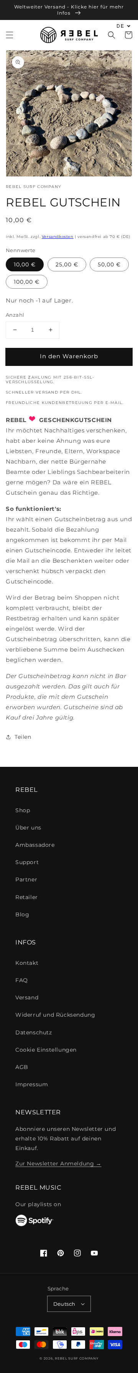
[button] (9, 35)
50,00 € (109, 264)
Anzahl (15, 315)
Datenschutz (33, 1032)
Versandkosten (58, 236)
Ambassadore (35, 844)
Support (27, 862)
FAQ (21, 980)
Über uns (28, 827)
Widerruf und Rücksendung (55, 1014)
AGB (21, 1067)
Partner (26, 879)
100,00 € (26, 281)
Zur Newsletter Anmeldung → (58, 1163)
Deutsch (64, 1304)
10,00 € (25, 264)
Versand (26, 997)
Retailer (26, 897)
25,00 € (67, 264)
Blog (22, 914)
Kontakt (26, 962)
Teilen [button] (23, 736)
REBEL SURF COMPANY (77, 1358)
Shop (22, 810)
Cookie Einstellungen (46, 1049)
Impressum (31, 1084)
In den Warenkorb (69, 356)
